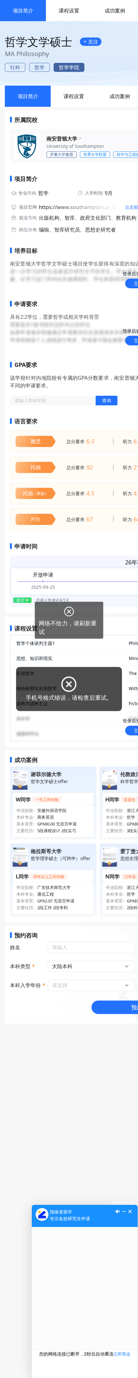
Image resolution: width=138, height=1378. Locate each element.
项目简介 (23, 10)
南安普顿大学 (62, 138)
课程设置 (69, 10)
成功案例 (115, 10)
